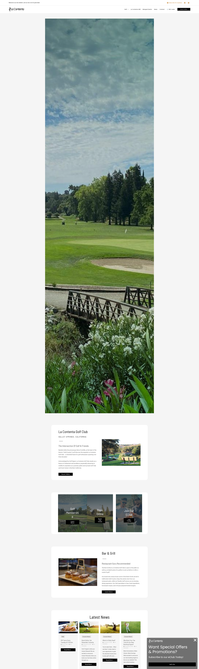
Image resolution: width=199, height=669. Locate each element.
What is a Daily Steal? (109, 640)
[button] (127, 9)
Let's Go (172, 664)
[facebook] (185, 3)
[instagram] (188, 3)
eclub (31, 2)
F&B (63, 636)
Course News (86, 636)
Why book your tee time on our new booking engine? (129, 642)
